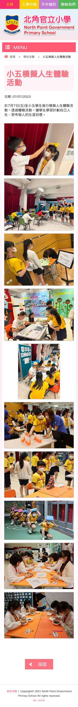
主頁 (9, 4)
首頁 (12, 56)
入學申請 (29, 4)
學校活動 (29, 56)
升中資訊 (48, 4)
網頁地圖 (12, 691)
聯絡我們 (68, 4)
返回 (42, 664)
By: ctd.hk (39, 700)
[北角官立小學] (39, 25)
